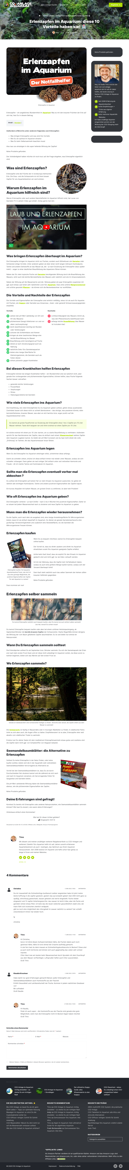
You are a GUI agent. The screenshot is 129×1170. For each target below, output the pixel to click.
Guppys (22, 303)
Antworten (82, 888)
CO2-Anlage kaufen (49, 5)
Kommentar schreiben (16, 1043)
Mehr (84, 5)
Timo (23, 935)
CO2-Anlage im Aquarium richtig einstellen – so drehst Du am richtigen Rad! (24, 1091)
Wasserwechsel (66, 435)
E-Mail (38, 1037)
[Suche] (125, 5)
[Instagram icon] (28, 857)
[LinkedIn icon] (20, 857)
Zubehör (75, 5)
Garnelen (76, 261)
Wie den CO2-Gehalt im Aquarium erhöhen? (23, 1128)
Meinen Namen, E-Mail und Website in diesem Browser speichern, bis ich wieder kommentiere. (39, 1062)
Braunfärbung (68, 321)
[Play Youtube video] (46, 227)
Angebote (114, 5)
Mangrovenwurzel (78, 285)
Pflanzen (26, 287)
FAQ (79, 1166)
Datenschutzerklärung (67, 1166)
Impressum (53, 1166)
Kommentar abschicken (17, 1068)
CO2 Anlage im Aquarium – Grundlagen (53, 1091)
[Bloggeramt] (61, 1159)
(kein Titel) (92, 1128)
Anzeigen (18, 122)
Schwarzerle (14, 730)
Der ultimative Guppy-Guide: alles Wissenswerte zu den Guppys (82, 1091)
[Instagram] (121, 1166)
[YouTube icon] (32, 857)
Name (10, 1037)
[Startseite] (39, 16)
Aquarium (64, 5)
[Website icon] (24, 857)
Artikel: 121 (22, 862)
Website (65, 1037)
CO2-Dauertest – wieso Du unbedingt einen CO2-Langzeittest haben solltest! (113, 1091)
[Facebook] (115, 1166)
